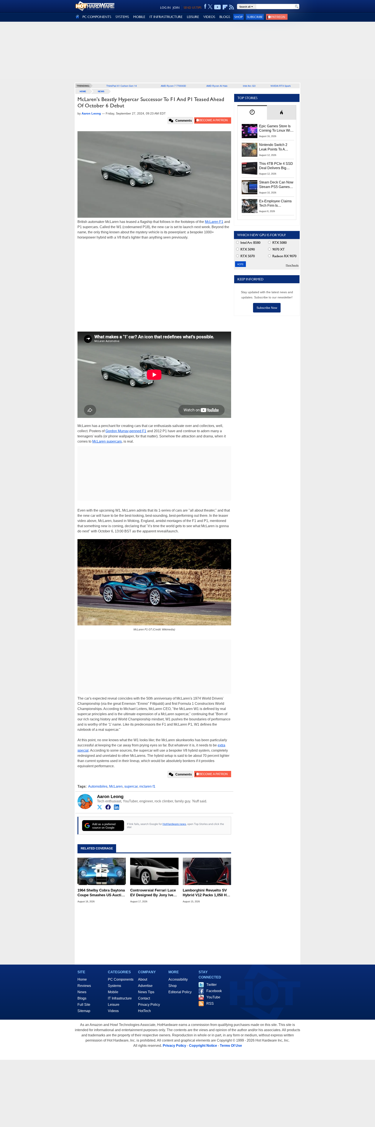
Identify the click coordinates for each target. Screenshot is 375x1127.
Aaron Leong (110, 796)
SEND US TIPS (192, 7)
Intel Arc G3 (249, 85)
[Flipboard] (225, 7)
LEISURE (193, 17)
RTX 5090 (247, 249)
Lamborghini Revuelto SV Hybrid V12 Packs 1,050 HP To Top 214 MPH (206, 893)
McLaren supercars (107, 441)
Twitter (211, 984)
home (83, 91)
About (142, 979)
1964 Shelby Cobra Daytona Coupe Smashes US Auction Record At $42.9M (101, 893)
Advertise (145, 986)
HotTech (144, 1011)
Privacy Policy (149, 1004)
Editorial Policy (180, 992)
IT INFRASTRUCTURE (166, 17)
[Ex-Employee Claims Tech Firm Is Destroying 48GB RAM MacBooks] (249, 206)
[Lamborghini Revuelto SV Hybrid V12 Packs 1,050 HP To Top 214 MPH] (207, 871)
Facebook (214, 991)
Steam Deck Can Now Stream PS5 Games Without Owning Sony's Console (276, 184)
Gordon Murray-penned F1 (125, 431)
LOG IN (165, 7)
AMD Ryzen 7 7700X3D (173, 85)
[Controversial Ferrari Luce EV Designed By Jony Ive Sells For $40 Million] (154, 871)
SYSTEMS (122, 17)
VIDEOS (209, 17)
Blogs (81, 998)
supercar (131, 786)
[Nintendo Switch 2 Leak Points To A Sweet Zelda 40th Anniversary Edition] (249, 150)
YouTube (213, 997)
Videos (113, 1011)
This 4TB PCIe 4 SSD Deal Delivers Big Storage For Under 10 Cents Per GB (276, 166)
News (101, 91)
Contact (144, 998)
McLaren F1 (214, 222)
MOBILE (139, 17)
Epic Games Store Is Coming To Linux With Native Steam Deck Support (276, 128)
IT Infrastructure (120, 998)
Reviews (84, 986)
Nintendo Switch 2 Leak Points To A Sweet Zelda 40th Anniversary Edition (274, 147)
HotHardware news (174, 824)
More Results (292, 265)
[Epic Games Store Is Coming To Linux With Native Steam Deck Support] (249, 131)
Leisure (113, 1004)
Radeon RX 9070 (283, 256)
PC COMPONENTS (96, 17)
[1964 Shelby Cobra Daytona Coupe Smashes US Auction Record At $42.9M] (101, 871)
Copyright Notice (203, 1045)
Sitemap (83, 1011)
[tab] (252, 112)
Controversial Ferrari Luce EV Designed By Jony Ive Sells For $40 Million (153, 893)
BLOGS (224, 17)
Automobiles (97, 786)
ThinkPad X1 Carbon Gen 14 (121, 85)
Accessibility (178, 979)
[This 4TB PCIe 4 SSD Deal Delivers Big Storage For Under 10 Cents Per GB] (249, 168)
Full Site (83, 1004)
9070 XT (278, 249)
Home (82, 979)
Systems (114, 986)
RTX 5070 (247, 256)
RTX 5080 (279, 242)
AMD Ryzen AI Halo (216, 85)
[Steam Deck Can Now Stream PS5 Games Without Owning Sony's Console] (249, 187)
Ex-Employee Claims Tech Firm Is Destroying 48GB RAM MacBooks (275, 203)
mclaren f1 (147, 786)
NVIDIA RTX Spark (281, 85)
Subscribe (255, 17)
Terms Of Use (231, 1045)
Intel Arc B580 (250, 242)
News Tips (146, 992)
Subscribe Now (267, 307)
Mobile (113, 992)
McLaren (116, 786)
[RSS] (231, 7)
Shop (238, 17)
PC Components (120, 979)
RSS (210, 1003)
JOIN (176, 7)
